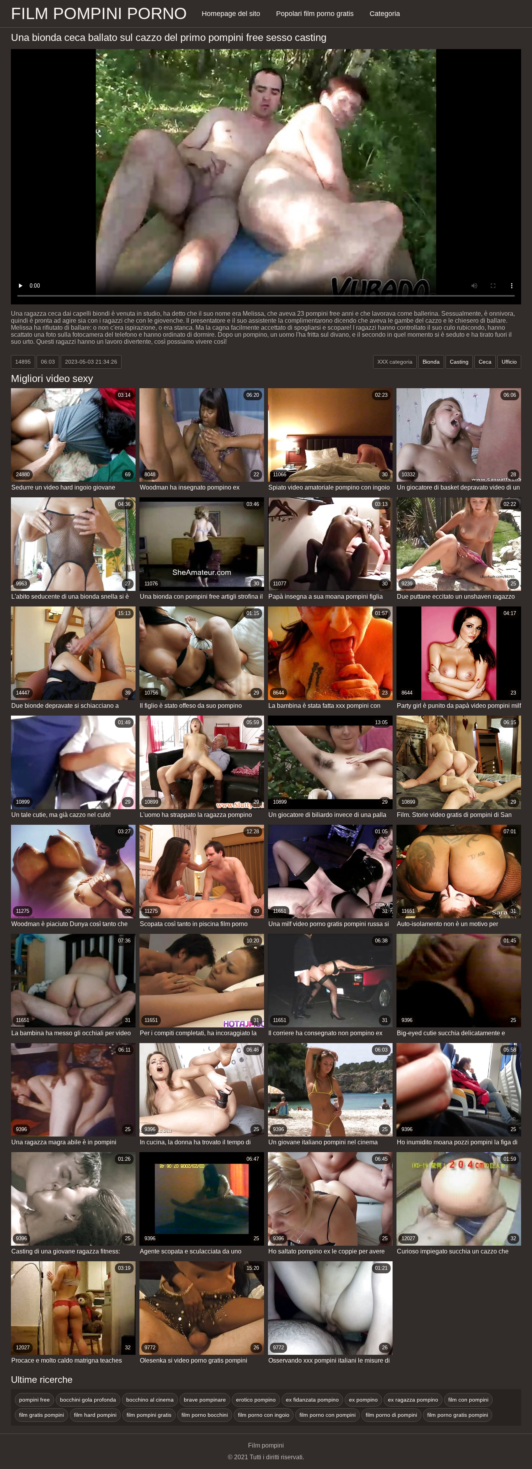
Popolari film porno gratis (315, 14)
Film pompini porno (99, 13)
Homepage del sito (231, 14)
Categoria (385, 14)
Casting (459, 362)
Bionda (431, 362)
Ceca (485, 362)
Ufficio (509, 362)
